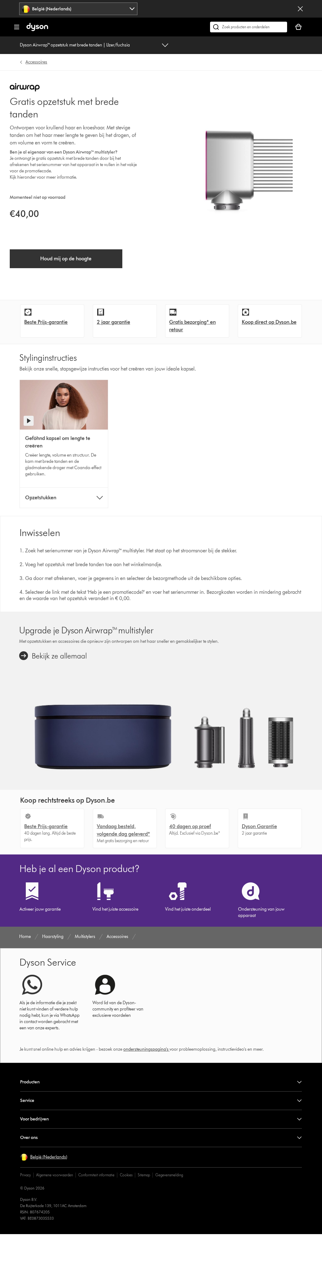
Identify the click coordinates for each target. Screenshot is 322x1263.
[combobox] (78, 9)
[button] (43, 1157)
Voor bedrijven (34, 1119)
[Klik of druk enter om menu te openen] (17, 27)
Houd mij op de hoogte (66, 259)
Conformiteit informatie (96, 1175)
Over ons (29, 1137)
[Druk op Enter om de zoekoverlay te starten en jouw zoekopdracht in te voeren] (248, 27)
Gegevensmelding (169, 1175)
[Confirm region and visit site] (300, 8)
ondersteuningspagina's (146, 1049)
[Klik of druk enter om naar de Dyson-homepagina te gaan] (37, 29)
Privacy (25, 1175)
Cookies (126, 1175)
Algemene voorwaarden (54, 1175)
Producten (30, 1082)
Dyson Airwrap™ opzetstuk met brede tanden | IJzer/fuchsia (75, 45)
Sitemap (144, 1175)
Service (27, 1100)
